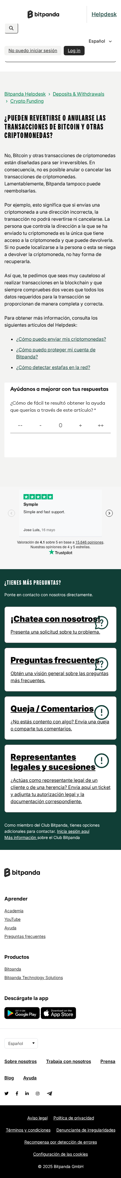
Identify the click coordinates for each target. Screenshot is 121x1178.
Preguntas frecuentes (25, 936)
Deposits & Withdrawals (78, 94)
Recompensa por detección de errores (60, 1141)
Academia (13, 910)
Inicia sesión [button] (69, 831)
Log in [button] (74, 50)
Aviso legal (37, 1117)
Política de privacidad (73, 1117)
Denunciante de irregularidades (85, 1129)
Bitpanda (12, 968)
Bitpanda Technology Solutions (33, 977)
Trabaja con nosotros (68, 1061)
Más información (20, 837)
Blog (9, 1078)
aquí (85, 831)
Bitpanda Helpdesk (25, 94)
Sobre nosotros (20, 1061)
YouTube (12, 919)
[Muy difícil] (20, 426)
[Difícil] (40, 426)
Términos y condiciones (28, 1129)
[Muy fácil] (101, 426)
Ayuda (10, 927)
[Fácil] (80, 426)
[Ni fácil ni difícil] (60, 426)
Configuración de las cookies (60, 1154)
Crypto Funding (27, 101)
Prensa (107, 1061)
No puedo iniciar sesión (33, 50)
